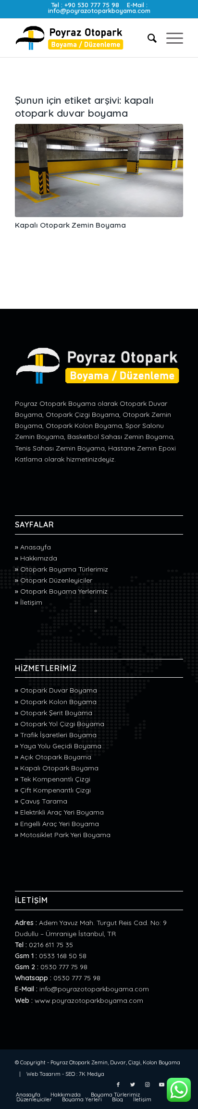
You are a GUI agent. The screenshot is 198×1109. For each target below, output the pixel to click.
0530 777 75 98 (63, 967)
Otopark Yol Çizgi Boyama (62, 723)
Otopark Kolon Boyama (58, 701)
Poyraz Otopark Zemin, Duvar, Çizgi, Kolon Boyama (115, 1062)
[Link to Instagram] (147, 1084)
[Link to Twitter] (132, 1084)
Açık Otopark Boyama (55, 757)
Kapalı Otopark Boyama (59, 768)
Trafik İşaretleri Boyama (58, 735)
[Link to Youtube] (161, 1084)
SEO (70, 1074)
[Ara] (147, 38)
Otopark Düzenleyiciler (56, 580)
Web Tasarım (43, 1074)
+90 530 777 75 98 (91, 5)
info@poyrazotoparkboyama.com (99, 10)
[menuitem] (147, 38)
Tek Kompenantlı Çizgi (55, 779)
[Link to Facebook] (118, 1084)
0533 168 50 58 (63, 955)
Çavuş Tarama (43, 801)
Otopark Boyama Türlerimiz (64, 569)
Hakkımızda (38, 558)
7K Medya (91, 1074)
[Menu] (170, 38)
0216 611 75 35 (51, 944)
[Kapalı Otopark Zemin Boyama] (99, 171)
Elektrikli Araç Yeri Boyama (62, 812)
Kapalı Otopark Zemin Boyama (70, 225)
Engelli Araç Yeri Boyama (59, 823)
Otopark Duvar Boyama (58, 690)
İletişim (31, 602)
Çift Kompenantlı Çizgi (55, 790)
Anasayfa (35, 547)
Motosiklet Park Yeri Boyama (65, 834)
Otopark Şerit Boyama (56, 712)
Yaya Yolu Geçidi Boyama (60, 746)
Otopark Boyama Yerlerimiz (64, 591)
